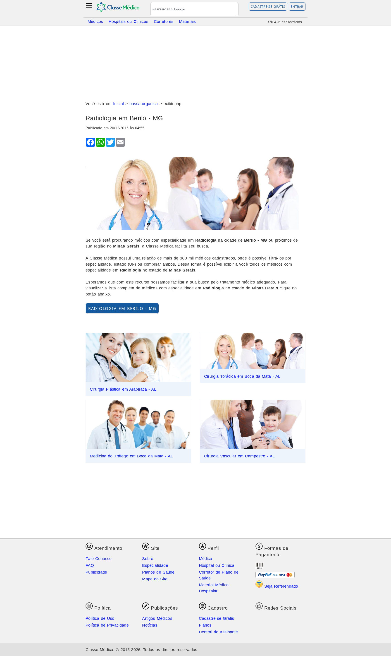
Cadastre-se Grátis (268, 7)
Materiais (187, 21)
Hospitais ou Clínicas (128, 21)
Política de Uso (100, 618)
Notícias (149, 625)
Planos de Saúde (158, 572)
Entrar (297, 7)
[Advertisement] (195, 62)
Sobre (147, 558)
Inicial (118, 103)
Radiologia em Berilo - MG (122, 308)
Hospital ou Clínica (216, 565)
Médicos (95, 21)
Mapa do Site (154, 579)
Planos (205, 625)
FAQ (90, 565)
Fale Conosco (99, 558)
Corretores (164, 21)
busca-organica (143, 103)
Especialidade (155, 565)
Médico (205, 558)
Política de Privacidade (107, 625)
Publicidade (96, 572)
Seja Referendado (280, 586)
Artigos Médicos (157, 618)
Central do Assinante (218, 632)
